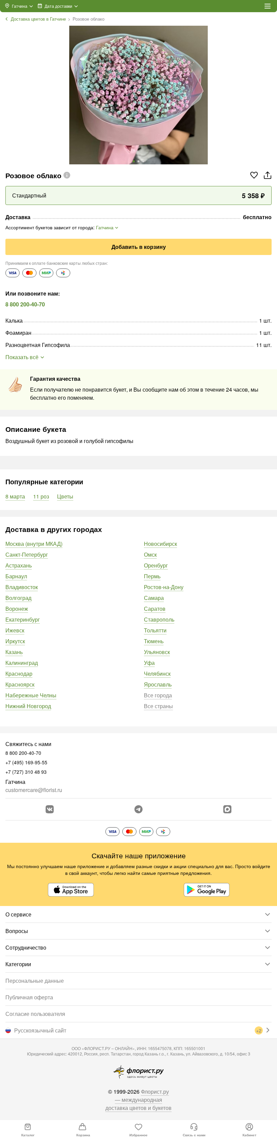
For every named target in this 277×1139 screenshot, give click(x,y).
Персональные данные (34, 980)
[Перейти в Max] (227, 809)
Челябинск (157, 673)
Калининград (21, 663)
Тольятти (155, 630)
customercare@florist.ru (33, 790)
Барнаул (16, 576)
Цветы (65, 496)
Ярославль (158, 684)
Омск (150, 554)
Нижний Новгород (28, 706)
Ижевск (14, 630)
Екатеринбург (22, 619)
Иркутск (15, 641)
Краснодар (18, 673)
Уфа (149, 663)
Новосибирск (160, 544)
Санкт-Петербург (26, 554)
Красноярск (19, 684)
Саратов (155, 608)
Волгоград (18, 598)
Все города (158, 695)
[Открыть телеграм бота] (138, 809)
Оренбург (156, 565)
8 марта (15, 496)
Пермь (152, 576)
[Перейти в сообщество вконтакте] (49, 809)
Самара (154, 598)
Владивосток (21, 587)
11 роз (41, 496)
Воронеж (16, 608)
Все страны (158, 706)
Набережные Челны (30, 695)
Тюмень (153, 641)
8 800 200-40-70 (25, 304)
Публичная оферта (29, 997)
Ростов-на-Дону (163, 587)
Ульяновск (157, 652)
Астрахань (18, 565)
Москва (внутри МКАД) (33, 544)
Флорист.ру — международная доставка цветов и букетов (138, 1100)
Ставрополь (159, 619)
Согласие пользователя (35, 1014)
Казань (14, 652)
